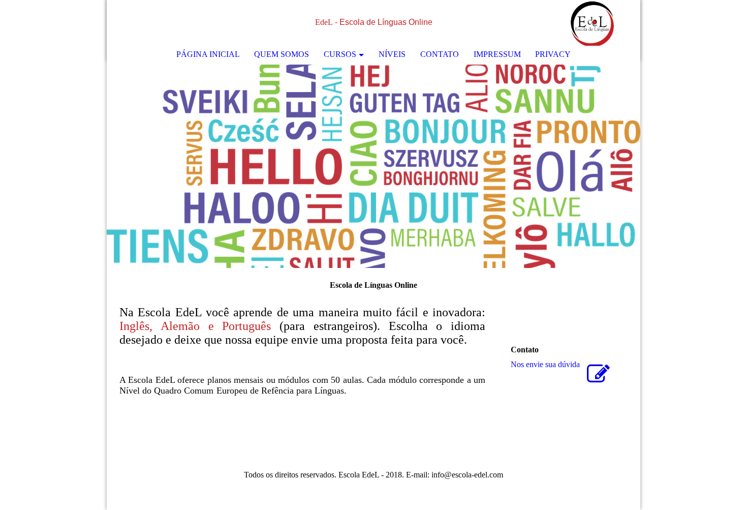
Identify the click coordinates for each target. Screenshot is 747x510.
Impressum (497, 54)
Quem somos (281, 54)
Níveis (392, 54)
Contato (439, 54)
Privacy (553, 54)
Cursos (340, 54)
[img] (602, 23)
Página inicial (208, 54)
